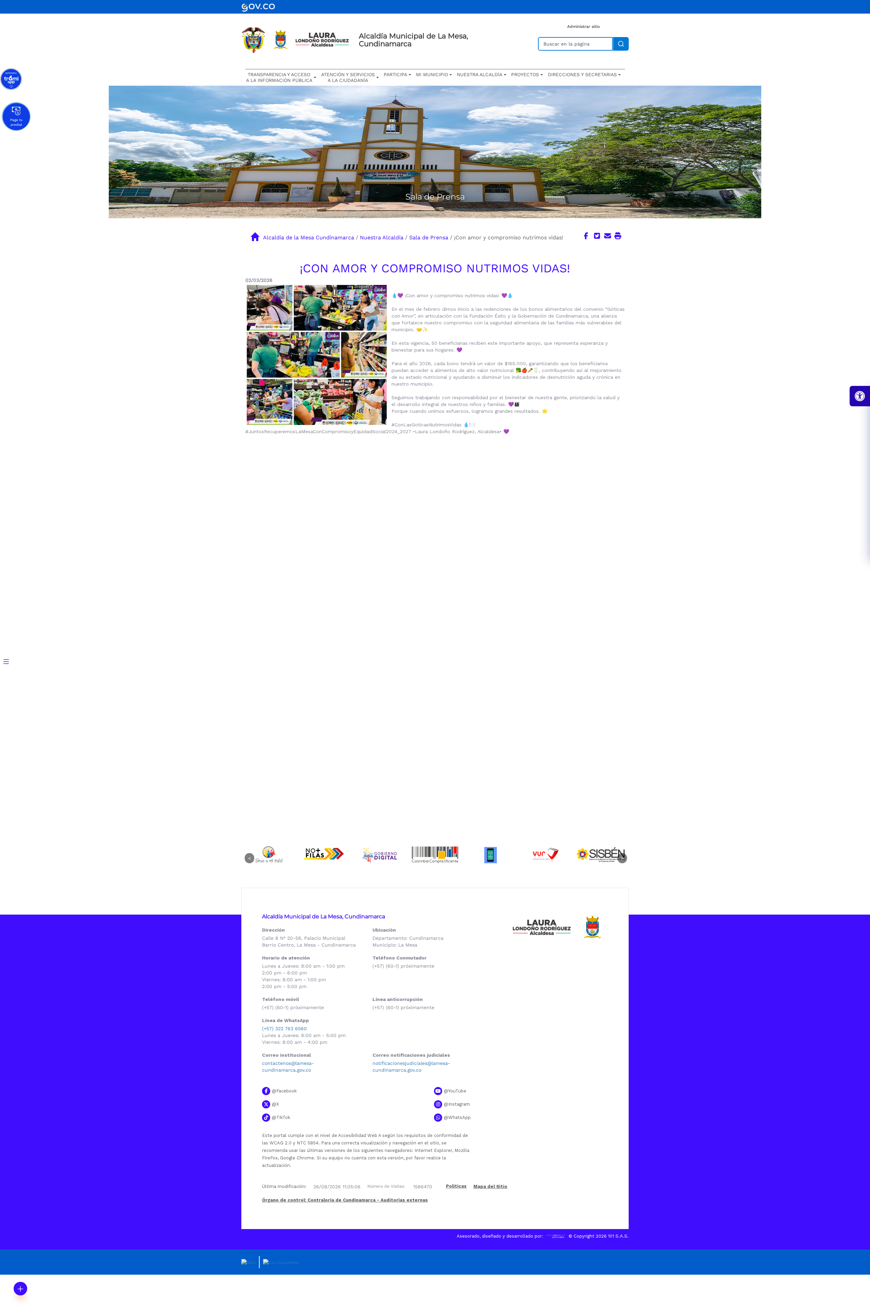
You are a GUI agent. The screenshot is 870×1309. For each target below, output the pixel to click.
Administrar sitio (583, 26)
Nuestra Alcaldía (381, 237)
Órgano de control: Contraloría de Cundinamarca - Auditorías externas (345, 1200)
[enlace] (258, 6)
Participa (395, 74)
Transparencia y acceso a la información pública (279, 77)
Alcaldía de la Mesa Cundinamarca (308, 237)
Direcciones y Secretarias (582, 74)
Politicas (456, 1186)
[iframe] (435, 542)
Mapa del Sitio (490, 1186)
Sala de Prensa (428, 237)
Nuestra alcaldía (479, 74)
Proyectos (525, 74)
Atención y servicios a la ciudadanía (348, 77)
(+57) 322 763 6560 (284, 1028)
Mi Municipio (432, 74)
